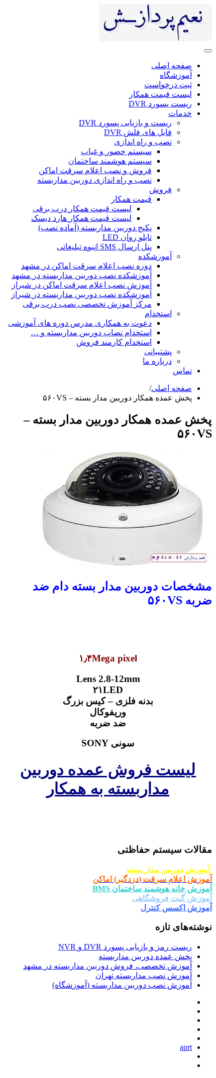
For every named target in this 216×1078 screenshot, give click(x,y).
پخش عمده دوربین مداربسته (145, 956)
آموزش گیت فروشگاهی (172, 898)
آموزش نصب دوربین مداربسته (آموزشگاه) (122, 985)
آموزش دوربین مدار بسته (169, 869)
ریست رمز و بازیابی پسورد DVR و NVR (125, 946)
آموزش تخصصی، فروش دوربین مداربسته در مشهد (107, 966)
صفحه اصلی (171, 388)
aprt (186, 1047)
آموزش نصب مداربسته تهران (143, 975)
